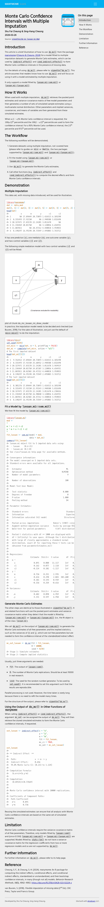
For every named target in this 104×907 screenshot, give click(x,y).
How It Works (85, 25)
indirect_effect (30, 731)
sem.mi (25, 435)
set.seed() (15, 684)
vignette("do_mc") (60, 70)
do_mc (27, 643)
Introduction (85, 20)
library (10, 202)
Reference (83, 48)
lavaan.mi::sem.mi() (47, 82)
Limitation (84, 38)
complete (21, 348)
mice (17, 340)
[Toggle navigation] (95, 4)
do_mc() (52, 52)
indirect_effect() (22, 62)
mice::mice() (11, 333)
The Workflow (85, 29)
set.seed (11, 343)
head (9, 211)
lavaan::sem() (36, 667)
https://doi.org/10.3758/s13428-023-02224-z (52, 883)
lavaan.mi (20, 418)
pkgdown (91, 901)
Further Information (88, 43)
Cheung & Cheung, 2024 (28, 55)
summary (10, 440)
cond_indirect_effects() (49, 62)
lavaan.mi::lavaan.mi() (17, 85)
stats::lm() (38, 839)
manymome (12, 4)
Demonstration (86, 34)
